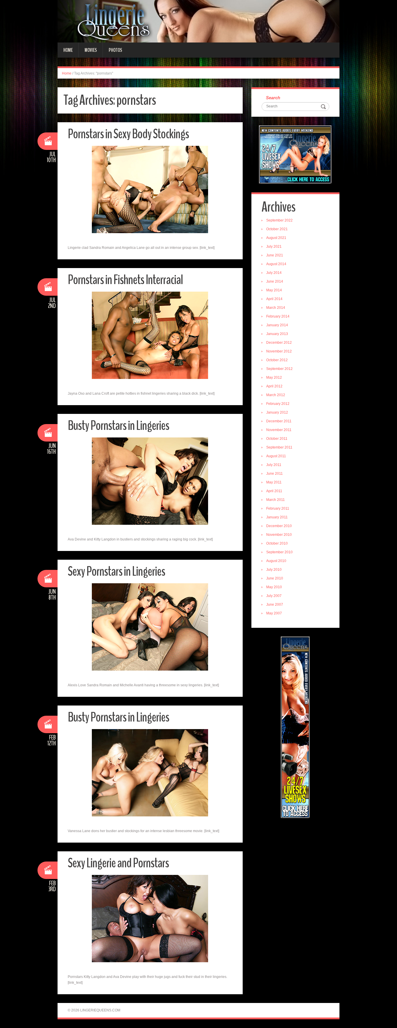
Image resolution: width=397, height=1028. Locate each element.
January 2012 (277, 412)
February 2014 (277, 316)
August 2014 (276, 264)
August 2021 (276, 238)
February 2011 (277, 508)
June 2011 (274, 474)
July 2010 (274, 570)
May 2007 (274, 613)
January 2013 (277, 334)
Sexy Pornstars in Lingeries (116, 571)
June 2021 (274, 255)
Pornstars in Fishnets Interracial (125, 280)
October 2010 (277, 543)
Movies (91, 50)
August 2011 (276, 456)
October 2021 (277, 229)
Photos (115, 50)
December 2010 (279, 526)
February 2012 (277, 404)
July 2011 (273, 465)
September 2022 (279, 220)
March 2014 (275, 308)
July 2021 (274, 246)
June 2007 (274, 604)
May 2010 (274, 587)
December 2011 (279, 421)
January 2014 (277, 325)
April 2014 (274, 299)
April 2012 (274, 386)
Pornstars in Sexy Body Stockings (128, 134)
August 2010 (276, 561)
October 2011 (276, 439)
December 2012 (279, 343)
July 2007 (274, 596)
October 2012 (277, 360)
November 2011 (279, 430)
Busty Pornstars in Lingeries (118, 426)
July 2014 (274, 273)
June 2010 (274, 578)
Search (273, 97)
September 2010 (279, 552)
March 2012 (275, 395)
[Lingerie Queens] (198, 21)
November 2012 (279, 351)
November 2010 (279, 535)
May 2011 (274, 482)
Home (68, 50)
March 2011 (275, 500)
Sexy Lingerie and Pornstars (118, 863)
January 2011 (277, 517)
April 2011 (274, 491)
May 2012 (274, 377)
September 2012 (279, 369)
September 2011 (279, 447)
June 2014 (274, 281)
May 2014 (274, 290)
